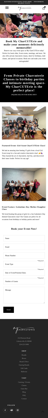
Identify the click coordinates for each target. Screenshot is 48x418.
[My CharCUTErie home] (24, 8)
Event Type (9, 264)
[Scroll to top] (43, 411)
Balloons (24, 371)
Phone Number (10, 256)
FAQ (24, 395)
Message (8, 290)
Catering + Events (24, 382)
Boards (24, 355)
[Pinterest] (11, 410)
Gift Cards (24, 368)
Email (7, 247)
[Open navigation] (7, 8)
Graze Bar (24, 389)
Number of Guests (11, 281)
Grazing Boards (24, 365)
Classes (24, 385)
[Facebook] (5, 410)
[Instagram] (18, 410)
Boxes (24, 358)
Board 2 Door (24, 362)
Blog (24, 392)
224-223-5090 (24, 344)
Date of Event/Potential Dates (15, 273)
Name (7, 238)
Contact (24, 399)
